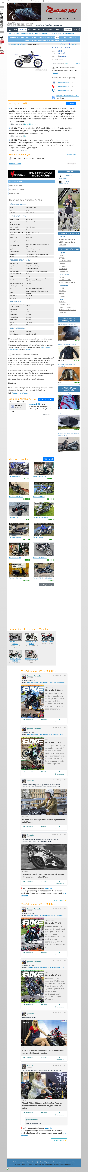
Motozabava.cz (36, 1)
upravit (78, 63)
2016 (66, 37)
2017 (61, 37)
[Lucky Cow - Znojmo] (43, 468)
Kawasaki (64, 285)
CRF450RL (62, 266)
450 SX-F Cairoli (64, 304)
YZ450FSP (62, 245)
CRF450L (62, 258)
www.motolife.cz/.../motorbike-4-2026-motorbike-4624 (46, 967)
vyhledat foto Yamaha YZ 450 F (67, 96)
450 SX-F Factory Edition (67, 310)
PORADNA (50, 29)
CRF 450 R (62, 255)
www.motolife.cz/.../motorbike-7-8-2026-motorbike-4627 (46, 682)
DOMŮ (14, 29)
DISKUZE (59, 29)
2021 (44, 37)
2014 (74, 37)
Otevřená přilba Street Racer (66, 324)
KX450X (62, 296)
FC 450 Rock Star (65, 280)
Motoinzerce (13, 349)
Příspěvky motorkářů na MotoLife (39, 671)
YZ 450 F (14, 476)
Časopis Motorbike (34, 676)
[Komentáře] (64, 675)
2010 (40, 40)
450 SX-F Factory (65, 307)
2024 (31, 37)
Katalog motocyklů (15, 44)
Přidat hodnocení (71, 154)
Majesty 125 (15, 558)
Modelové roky (14, 33)
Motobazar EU (46, 347)
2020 (48, 37)
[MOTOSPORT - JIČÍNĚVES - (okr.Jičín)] (43, 489)
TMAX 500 (15, 537)
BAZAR (41, 29)
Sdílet (45, 719)
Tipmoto (28, 349)
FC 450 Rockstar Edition (67, 282)
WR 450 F (39, 497)
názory (64, 44)
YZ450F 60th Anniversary (67, 239)
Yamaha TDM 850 (48, 641)
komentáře (74, 44)
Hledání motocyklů (69, 33)
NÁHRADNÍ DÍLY (15, 194)
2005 (61, 40)
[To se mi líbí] (60, 675)
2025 (27, 37)
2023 (35, 37)
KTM (61, 299)
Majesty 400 (39, 476)
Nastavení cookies (68, 1162)
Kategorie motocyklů (42, 33)
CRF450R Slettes (65, 261)
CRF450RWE (63, 271)
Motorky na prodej (18, 459)
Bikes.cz (10, 1)
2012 (31, 40)
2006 (57, 40)
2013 (27, 40)
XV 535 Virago (16, 497)
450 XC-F (62, 312)
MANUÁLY (32, 29)
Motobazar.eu (22, 1)
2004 (65, 40)
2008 (48, 40)
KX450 (61, 293)
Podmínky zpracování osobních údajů (26, 1162)
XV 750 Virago (40, 558)
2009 (44, 40)
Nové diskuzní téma (46, 399)
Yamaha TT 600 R (31, 659)
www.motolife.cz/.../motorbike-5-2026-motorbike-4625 (45, 915)
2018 (25, 44)
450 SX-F (62, 302)
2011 (35, 40)
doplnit (55, 73)
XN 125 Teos (15, 578)
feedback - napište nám (20, 393)
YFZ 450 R (14, 517)
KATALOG (22, 29)
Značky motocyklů (27, 33)
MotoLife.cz (49, 1)
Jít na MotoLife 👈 (59, 900)
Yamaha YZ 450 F (64, 82)
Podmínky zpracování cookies (50, 1162)
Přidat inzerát (48, 459)
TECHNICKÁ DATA (15, 181)
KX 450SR (62, 291)
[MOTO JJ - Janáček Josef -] (19, 529)
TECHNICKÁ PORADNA (17, 189)
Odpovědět (46, 414)
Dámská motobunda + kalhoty (67, 344)
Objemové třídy (56, 33)
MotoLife (30, 780)
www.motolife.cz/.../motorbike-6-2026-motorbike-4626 (45, 734)
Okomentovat (59, 722)
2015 (70, 37)
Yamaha (63, 237)
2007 (53, 40)
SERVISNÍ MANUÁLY (16, 185)
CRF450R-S (63, 269)
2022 (40, 37)
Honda (62, 253)
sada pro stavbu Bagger (65, 394)
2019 (53, 37)
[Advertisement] (32, 438)
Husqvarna (64, 274)
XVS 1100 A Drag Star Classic (42, 578)
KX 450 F (62, 288)
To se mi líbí (29, 719)
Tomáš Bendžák (32, 1119)
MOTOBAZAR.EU (69, 320)
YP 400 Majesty (40, 517)
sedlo (60, 414)
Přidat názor (71, 104)
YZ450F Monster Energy (67, 242)
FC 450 (61, 277)
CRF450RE (62, 263)
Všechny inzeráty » (46, 585)
